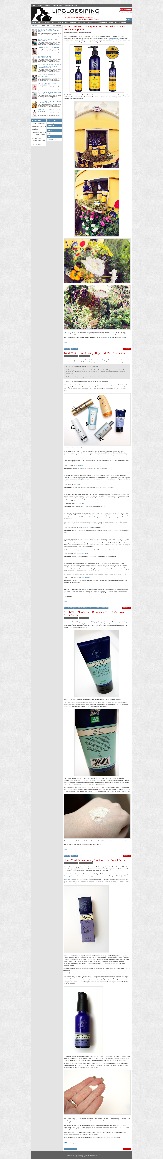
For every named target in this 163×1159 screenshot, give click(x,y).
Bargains (40, 22)
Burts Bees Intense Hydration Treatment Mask (38, 139)
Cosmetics (90, 22)
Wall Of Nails (57, 5)
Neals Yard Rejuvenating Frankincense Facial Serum (95, 860)
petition (71, 96)
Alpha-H (66, 607)
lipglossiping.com (82, 1155)
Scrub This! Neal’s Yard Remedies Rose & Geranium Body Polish (95, 614)
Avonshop (85, 527)
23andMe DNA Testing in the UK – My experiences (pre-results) (39, 134)
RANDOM (35, 26)
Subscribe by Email (71, 5)
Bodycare (60, 22)
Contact (48, 5)
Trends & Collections (120, 22)
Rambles (34, 22)
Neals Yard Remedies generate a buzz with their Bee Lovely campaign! (95, 28)
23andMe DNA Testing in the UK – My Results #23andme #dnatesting (39, 128)
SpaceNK (80, 465)
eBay (83, 503)
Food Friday (73, 22)
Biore (75, 607)
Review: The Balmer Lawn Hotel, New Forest (38, 143)
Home (33, 5)
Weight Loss (81, 22)
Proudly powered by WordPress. (81, 1156)
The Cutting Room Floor (100, 22)
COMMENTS (57, 26)
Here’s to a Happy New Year (39, 123)
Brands (111, 22)
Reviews (47, 22)
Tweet (65, 342)
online (109, 337)
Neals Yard (74, 348)
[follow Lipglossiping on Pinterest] (126, 9)
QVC (79, 484)
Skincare (54, 22)
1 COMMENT (127, 348)
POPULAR (45, 26)
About (40, 5)
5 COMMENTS (126, 1149)
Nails (66, 22)
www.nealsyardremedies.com (122, 841)
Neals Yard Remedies (84, 577)
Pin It (74, 343)
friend (99, 36)
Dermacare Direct (83, 553)
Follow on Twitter (124, 12)
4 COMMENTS (126, 855)
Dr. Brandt (81, 607)
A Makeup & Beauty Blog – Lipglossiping (65, 14)
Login (48, 133)
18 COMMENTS (126, 607)
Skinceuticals (104, 607)
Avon (71, 607)
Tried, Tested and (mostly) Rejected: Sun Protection (94, 353)
